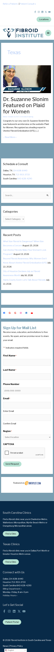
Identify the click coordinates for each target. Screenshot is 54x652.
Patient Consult (28, 4)
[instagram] (39, 12)
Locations (44, 19)
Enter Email (8, 411)
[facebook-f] (35, 12)
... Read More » (9, 137)
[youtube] (49, 12)
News (5, 646)
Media (5, 117)
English (10, 650)
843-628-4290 (24, 178)
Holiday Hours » (10, 595)
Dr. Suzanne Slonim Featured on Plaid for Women (25, 105)
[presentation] (24, 453)
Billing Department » (12, 589)
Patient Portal (12, 622)
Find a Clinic (10, 534)
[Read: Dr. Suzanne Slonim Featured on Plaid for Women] (27, 79)
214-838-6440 (20, 170)
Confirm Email (9, 423)
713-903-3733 (23, 174)
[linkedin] (42, 12)
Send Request (12, 464)
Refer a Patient (10, 4)
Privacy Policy (16, 646)
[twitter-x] (46, 12)
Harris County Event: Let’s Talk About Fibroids (24, 280)
